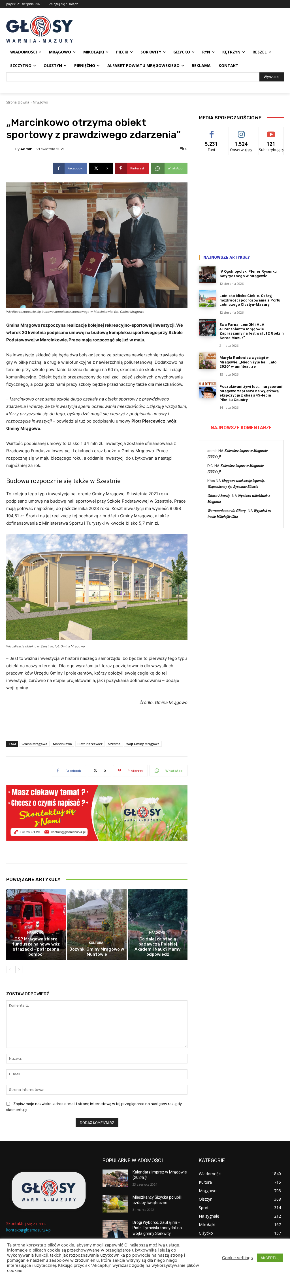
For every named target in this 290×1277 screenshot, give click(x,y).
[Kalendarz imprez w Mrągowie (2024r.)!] (115, 1178)
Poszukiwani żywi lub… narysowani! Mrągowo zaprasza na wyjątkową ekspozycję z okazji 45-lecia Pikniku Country (251, 393)
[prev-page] (9, 969)
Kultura (96, 942)
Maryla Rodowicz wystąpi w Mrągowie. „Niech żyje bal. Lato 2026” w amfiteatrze (247, 362)
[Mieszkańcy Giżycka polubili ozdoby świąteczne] (115, 1204)
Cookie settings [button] (237, 1257)
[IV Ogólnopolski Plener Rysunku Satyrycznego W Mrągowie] (207, 274)
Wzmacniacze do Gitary (226, 511)
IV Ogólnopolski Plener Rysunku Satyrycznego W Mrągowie (248, 273)
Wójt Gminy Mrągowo (142, 744)
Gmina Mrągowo (34, 744)
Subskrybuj (271, 131)
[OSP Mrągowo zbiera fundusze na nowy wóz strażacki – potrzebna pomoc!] (36, 924)
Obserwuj (241, 131)
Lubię (211, 131)
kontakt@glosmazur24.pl (29, 1230)
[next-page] (18, 969)
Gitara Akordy (218, 496)
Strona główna (17, 102)
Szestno (114, 744)
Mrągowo (40, 102)
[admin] (10, 148)
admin (26, 149)
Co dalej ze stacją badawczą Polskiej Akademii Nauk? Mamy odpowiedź (158, 946)
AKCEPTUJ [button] (270, 1258)
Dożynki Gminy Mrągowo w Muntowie (96, 952)
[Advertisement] (241, 206)
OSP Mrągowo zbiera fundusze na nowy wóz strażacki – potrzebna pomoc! (36, 946)
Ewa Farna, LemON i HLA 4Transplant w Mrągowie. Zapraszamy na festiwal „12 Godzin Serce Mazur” (251, 331)
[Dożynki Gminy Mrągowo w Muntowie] (97, 924)
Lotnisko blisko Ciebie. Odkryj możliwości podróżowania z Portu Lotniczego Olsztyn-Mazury (249, 300)
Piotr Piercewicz (90, 744)
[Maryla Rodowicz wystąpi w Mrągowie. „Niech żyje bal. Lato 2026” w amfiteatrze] (207, 360)
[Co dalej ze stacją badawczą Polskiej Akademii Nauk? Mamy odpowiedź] (157, 924)
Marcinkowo (62, 744)
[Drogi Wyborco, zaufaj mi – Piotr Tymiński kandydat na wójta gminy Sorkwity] (115, 1229)
